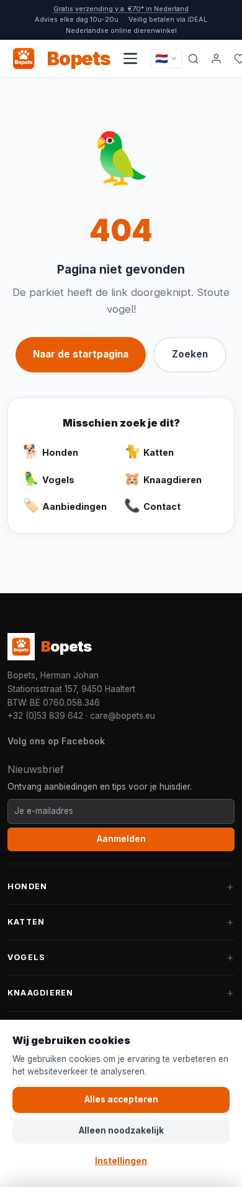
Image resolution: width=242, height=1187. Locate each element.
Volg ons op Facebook (56, 741)
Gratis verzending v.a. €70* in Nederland (121, 8)
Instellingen (121, 1161)
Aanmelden (121, 839)
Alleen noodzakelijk (121, 1130)
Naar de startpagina (80, 354)
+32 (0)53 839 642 (45, 716)
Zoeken (190, 354)
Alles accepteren (121, 1099)
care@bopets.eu (122, 716)
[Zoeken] (193, 58)
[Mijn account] (216, 58)
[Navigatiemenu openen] (130, 58)
